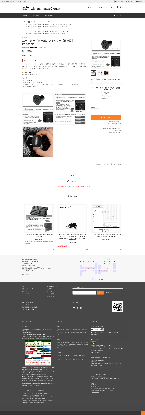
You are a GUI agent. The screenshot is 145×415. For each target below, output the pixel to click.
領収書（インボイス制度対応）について (112, 128)
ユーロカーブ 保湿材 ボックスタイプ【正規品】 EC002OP (38, 235)
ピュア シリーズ (63, 26)
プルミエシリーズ (64, 31)
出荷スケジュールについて (115, 121)
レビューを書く (73, 181)
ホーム (23, 21)
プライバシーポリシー (28, 309)
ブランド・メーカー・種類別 (34, 24)
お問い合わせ (35, 15)
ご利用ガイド (26, 15)
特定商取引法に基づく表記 (115, 132)
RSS (23, 304)
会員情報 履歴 (119, 1)
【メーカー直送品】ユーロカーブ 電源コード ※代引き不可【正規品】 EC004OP (106, 235)
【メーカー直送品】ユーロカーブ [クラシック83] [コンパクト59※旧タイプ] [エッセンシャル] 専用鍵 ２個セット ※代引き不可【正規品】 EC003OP (72, 237)
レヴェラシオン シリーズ (65, 24)
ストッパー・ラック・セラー (37, 21)
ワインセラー (49, 21)
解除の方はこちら (111, 292)
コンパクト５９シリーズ (65, 29)
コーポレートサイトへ (29, 274)
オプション (62, 33)
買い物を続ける (117, 164)
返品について (118, 130)
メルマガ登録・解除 (47, 15)
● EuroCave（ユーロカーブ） (50, 24)
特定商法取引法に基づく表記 (29, 307)
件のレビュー (43, 47)
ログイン (129, 1)
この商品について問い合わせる (103, 164)
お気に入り (107, 98)
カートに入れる (107, 117)
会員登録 (140, 1)
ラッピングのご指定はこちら (114, 123)
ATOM (27, 304)
